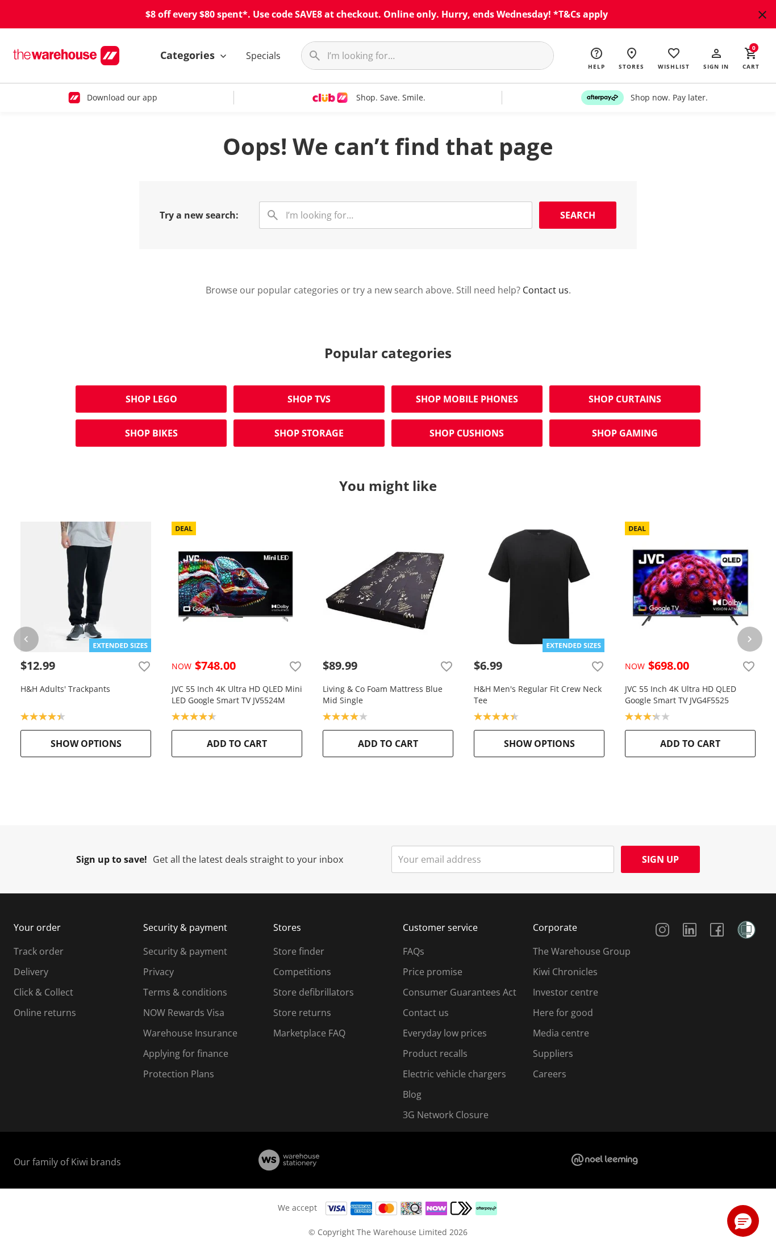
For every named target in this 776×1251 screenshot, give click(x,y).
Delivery (31, 971)
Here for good (563, 1012)
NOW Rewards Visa (183, 1012)
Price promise (432, 971)
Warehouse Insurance (190, 1033)
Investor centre (565, 992)
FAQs (413, 951)
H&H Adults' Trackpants (65, 688)
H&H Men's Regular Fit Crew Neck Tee (538, 694)
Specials (263, 55)
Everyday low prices (445, 1033)
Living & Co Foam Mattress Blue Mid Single (383, 694)
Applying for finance (185, 1053)
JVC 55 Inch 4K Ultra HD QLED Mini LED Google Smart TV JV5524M (237, 694)
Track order (39, 951)
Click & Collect (43, 992)
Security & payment (185, 951)
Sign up (660, 859)
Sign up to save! (111, 859)
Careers (549, 1074)
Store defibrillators (313, 992)
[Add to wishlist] (144, 665)
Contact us (546, 290)
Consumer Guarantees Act (459, 992)
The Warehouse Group (582, 951)
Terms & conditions (185, 992)
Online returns (45, 1012)
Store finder (298, 951)
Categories (189, 55)
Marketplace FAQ (309, 1033)
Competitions (302, 971)
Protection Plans (178, 1074)
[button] (716, 58)
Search (577, 215)
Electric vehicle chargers (454, 1074)
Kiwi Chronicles (565, 971)
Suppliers (553, 1053)
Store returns (302, 1012)
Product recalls (435, 1053)
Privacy (158, 971)
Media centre (561, 1033)
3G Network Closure (446, 1115)
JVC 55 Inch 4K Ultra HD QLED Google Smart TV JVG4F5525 (680, 694)
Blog (412, 1094)
